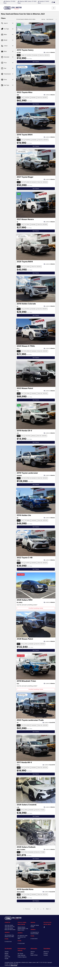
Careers (46, 955)
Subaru (6, 955)
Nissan (6, 953)
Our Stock (20, 953)
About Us (46, 951)
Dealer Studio (14, 965)
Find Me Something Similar (36, 608)
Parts (32, 953)
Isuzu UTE (7, 956)
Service (33, 951)
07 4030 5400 (21, 943)
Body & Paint (34, 955)
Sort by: (43, 19)
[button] (53, 8)
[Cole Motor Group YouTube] (54, 2)
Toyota (6, 951)
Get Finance (36, 61)
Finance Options (22, 957)
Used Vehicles (21, 955)
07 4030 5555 (8, 941)
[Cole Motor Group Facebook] (52, 2)
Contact (46, 953)
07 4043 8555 (34, 938)
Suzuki (6, 958)
